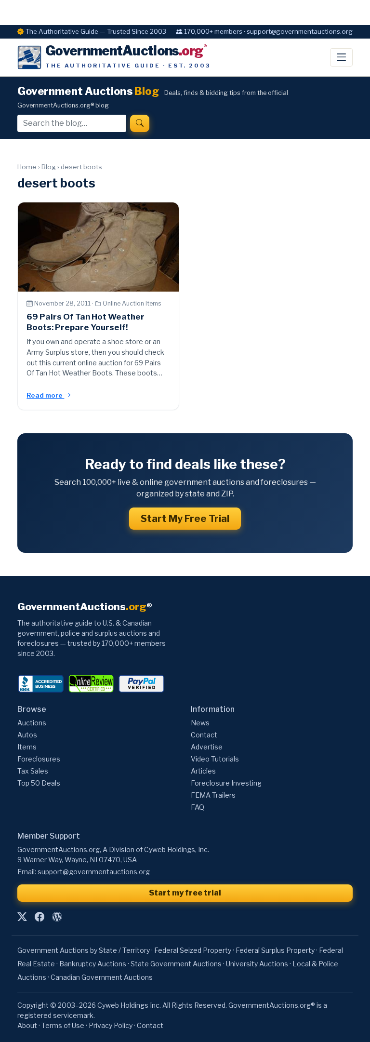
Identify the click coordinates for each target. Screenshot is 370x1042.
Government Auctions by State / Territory (83, 950)
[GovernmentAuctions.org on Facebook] (39, 916)
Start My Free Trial (185, 518)
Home (27, 167)
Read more (45, 395)
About (27, 1025)
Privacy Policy (110, 1025)
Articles (203, 771)
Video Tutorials (215, 759)
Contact (204, 735)
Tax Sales (32, 771)
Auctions (31, 723)
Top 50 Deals (38, 783)
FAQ (197, 807)
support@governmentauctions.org (94, 872)
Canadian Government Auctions (102, 977)
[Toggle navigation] (341, 57)
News (200, 723)
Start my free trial (185, 892)
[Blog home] (57, 916)
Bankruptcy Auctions (92, 964)
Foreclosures (38, 759)
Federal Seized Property (192, 950)
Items (27, 747)
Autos (27, 735)
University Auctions (257, 964)
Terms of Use (62, 1025)
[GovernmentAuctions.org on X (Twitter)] (22, 916)
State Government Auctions (176, 964)
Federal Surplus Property (275, 950)
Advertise (207, 747)
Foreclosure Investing (226, 783)
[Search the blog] (139, 123)
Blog (48, 167)
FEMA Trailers (213, 795)
